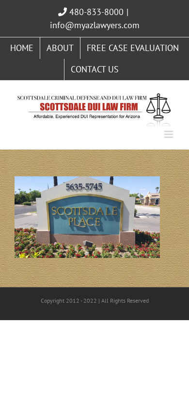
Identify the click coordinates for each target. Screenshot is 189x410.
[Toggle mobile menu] (169, 134)
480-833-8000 (95, 11)
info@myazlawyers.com (95, 25)
